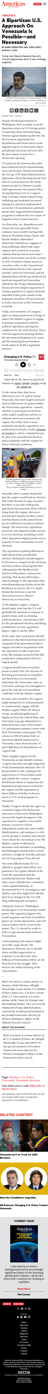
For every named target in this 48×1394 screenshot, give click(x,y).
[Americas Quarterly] (13, 4)
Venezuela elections (28, 1080)
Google (35, 383)
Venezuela (8, 15)
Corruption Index (24, 1345)
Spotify (26, 383)
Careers (24, 1331)
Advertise (24, 1325)
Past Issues (24, 1294)
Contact (24, 1328)
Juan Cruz (34, 47)
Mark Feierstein (14, 47)
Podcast (24, 1314)
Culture (24, 1354)
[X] (16, 110)
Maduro (14, 1077)
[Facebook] (11, 110)
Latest (24, 1339)
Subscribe (18, 1304)
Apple (18, 383)
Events (24, 1348)
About (24, 1322)
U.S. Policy (27, 1077)
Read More (24, 1288)
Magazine (24, 1334)
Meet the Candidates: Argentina (18, 1197)
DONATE (37, 4)
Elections (24, 1336)
